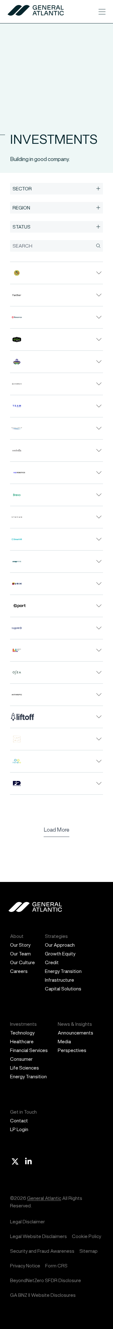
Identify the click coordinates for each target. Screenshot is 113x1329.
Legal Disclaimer (27, 1222)
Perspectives (72, 1050)
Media (64, 1042)
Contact (19, 1121)
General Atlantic (44, 1198)
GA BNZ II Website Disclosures (43, 1295)
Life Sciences (24, 1068)
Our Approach (60, 945)
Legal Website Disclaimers (38, 1236)
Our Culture (22, 962)
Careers (19, 971)
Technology (22, 1033)
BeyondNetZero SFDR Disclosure (45, 1280)
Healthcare (22, 1042)
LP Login (19, 1129)
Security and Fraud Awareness (42, 1251)
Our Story (20, 945)
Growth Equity (60, 954)
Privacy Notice (25, 1266)
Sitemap (88, 1251)
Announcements (75, 1033)
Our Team (20, 954)
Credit (52, 962)
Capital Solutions (63, 989)
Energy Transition (63, 971)
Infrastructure (59, 980)
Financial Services (29, 1050)
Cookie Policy (86, 1236)
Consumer (21, 1059)
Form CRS (56, 1266)
